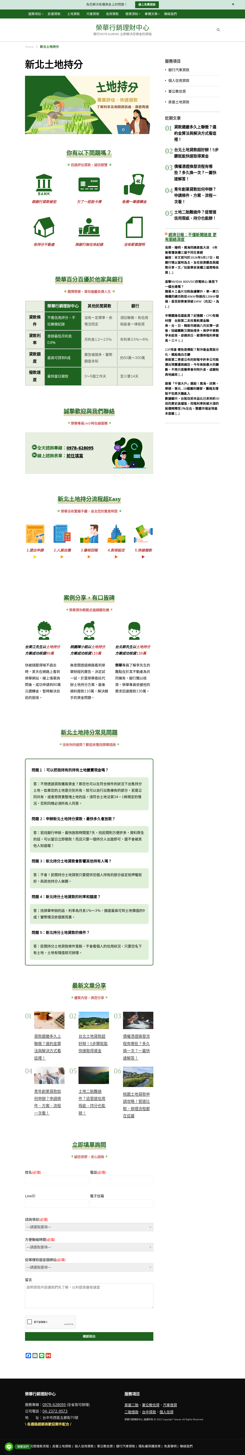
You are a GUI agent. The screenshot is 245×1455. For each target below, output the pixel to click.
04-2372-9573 (55, 1411)
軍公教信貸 (177, 91)
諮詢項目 (36, 1219)
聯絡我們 (170, 14)
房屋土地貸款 (178, 102)
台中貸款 (149, 1412)
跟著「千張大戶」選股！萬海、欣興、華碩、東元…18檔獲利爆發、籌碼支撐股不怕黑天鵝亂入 (192, 388)
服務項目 (34, 14)
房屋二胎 (131, 1405)
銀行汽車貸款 (178, 70)
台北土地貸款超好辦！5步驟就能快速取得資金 (93, 1044)
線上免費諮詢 (147, 4)
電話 (98, 1172)
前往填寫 (74, 456)
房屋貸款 (54, 14)
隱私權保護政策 (149, 1446)
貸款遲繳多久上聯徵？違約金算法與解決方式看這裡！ (195, 133)
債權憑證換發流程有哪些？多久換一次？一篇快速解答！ (195, 173)
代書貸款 (92, 14)
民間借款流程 (39, 1446)
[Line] (9, 1447)
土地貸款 (73, 14)
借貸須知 (131, 14)
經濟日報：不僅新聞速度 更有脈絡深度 (190, 237)
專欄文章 (151, 14)
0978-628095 (80, 448)
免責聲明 (170, 1446)
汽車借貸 (170, 1405)
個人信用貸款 (178, 80)
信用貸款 (112, 14)
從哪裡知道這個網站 (45, 1260)
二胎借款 (131, 1412)
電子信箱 (97, 1196)
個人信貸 (167, 1412)
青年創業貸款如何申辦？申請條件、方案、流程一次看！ (195, 195)
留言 (28, 1279)
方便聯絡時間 (40, 1239)
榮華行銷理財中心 (122, 27)
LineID (30, 1196)
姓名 (33, 1172)
